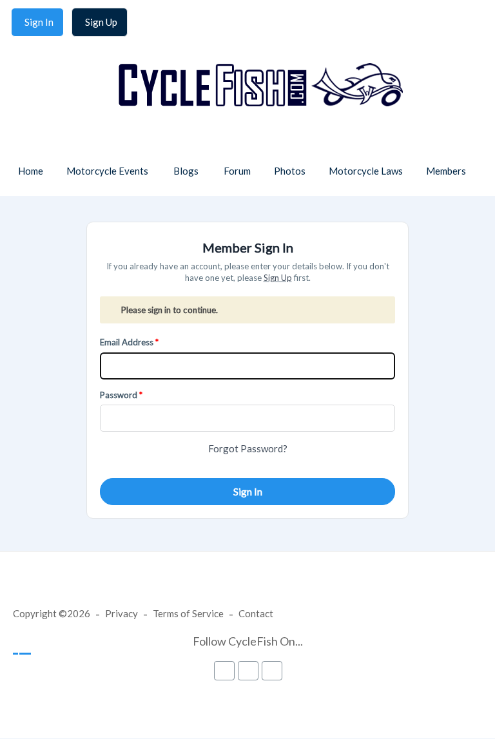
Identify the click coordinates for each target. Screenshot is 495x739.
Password (118, 395)
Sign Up (278, 278)
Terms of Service (188, 613)
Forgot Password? (247, 448)
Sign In (247, 491)
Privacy (121, 613)
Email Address (126, 342)
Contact (255, 613)
